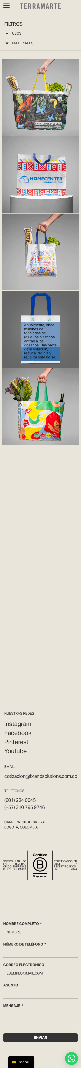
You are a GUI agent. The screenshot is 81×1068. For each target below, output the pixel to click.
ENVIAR (40, 1037)
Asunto (10, 985)
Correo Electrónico (23, 965)
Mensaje (11, 1006)
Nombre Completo (21, 924)
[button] (71, 1058)
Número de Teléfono (23, 944)
